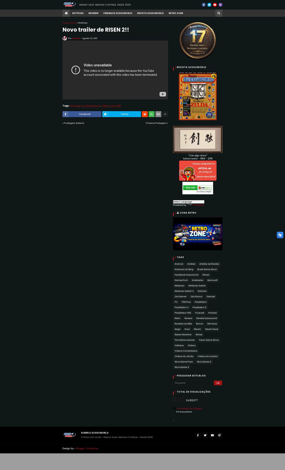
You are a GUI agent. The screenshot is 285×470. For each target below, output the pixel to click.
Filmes (206, 274)
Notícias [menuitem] (78, 13)
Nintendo (179, 285)
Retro (177, 318)
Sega (177, 329)
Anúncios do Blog (184, 269)
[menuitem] (66, 13)
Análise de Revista (209, 263)
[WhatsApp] (152, 114)
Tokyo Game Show (209, 340)
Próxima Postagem (156, 123)
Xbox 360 (116, 106)
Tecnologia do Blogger (189, 408)
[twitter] (209, 5)
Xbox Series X (182, 367)
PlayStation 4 (182, 307)
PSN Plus (186, 302)
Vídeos (105, 106)
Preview (212, 312)
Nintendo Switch (197, 285)
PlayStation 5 (199, 307)
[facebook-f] (204, 5)
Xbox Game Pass (184, 361)
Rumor (199, 323)
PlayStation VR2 (183, 312)
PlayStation (201, 302)
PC (82, 106)
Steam (197, 329)
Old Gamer (181, 296)
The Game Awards (185, 340)
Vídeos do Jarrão (184, 356)
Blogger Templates (87, 448)
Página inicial (70, 22)
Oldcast (210, 296)
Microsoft (212, 280)
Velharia (179, 345)
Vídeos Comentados (186, 350)
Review (188, 318)
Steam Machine (183, 334)
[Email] (158, 114)
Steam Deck (211, 329)
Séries (199, 334)
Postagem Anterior (74, 123)
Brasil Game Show (207, 269)
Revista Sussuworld (206, 318)
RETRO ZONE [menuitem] (176, 13)
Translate (198, 205)
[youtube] (215, 5)
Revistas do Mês (183, 323)
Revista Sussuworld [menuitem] (150, 13)
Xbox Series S (204, 361)
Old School (196, 296)
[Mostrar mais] (165, 114)
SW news (212, 323)
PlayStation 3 (92, 106)
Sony (187, 329)
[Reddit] (145, 114)
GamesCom (181, 280)
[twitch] (220, 5)
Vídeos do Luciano (208, 356)
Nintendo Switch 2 (184, 291)
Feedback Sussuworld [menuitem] (117, 13)
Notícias (83, 22)
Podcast (199, 312)
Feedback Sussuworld (186, 274)
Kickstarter (197, 280)
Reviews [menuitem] (93, 13)
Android (179, 263)
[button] (218, 13)
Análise (191, 263)
